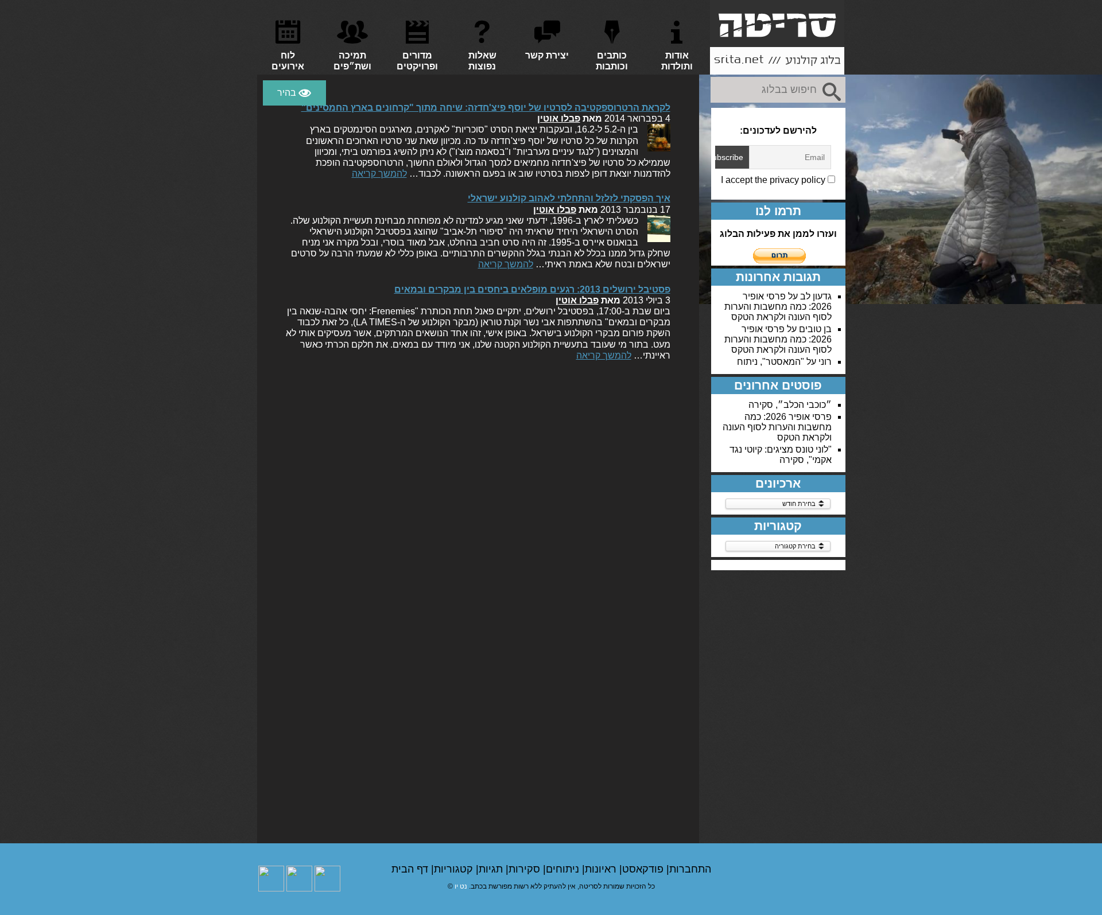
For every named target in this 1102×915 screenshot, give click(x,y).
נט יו (461, 886)
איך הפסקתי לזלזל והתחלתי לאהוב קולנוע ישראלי (569, 198)
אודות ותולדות (677, 60)
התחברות (690, 869)
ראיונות (602, 869)
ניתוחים (564, 869)
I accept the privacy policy (774, 180)
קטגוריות (455, 869)
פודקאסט (644, 869)
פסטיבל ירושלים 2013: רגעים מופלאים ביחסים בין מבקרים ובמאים (532, 289)
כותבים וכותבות (612, 60)
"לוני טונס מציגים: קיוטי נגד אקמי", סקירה (781, 455)
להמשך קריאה (379, 173)
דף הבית (411, 869)
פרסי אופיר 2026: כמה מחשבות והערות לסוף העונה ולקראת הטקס (778, 306)
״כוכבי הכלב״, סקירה (790, 405)
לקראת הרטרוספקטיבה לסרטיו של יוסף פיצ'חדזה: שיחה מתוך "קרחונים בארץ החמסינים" (485, 107)
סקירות (526, 869)
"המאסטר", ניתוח (770, 362)
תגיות (492, 869)
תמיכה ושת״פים (352, 60)
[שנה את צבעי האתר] (294, 93)
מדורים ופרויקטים (417, 60)
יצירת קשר (547, 55)
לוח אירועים (287, 60)
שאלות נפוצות (482, 60)
